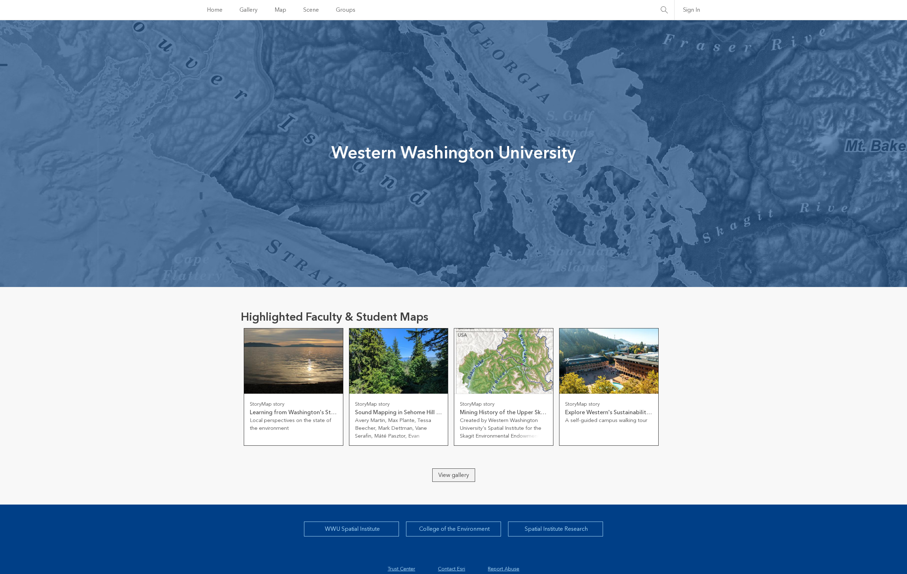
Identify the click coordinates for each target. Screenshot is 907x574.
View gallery (453, 475)
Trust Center (401, 569)
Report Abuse (503, 569)
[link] (293, 387)
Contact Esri (451, 569)
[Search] (664, 10)
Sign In (691, 10)
